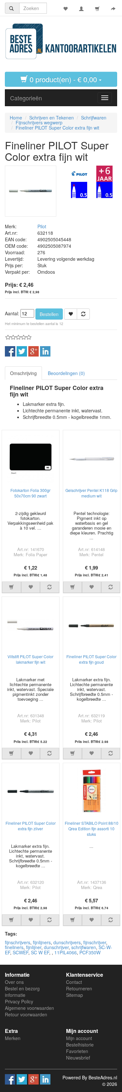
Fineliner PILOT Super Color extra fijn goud (91, 659)
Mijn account (79, 1038)
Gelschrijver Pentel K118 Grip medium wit (91, 492)
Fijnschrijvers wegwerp (39, 122)
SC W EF (40, 952)
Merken (12, 1038)
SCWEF (20, 952)
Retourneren (79, 988)
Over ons (14, 982)
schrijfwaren (83, 947)
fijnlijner (33, 947)
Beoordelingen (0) (66, 373)
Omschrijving (23, 373)
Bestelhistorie (80, 1044)
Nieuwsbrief (78, 1057)
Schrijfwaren (93, 117)
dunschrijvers (67, 942)
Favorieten (77, 1051)
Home (16, 117)
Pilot (41, 226)
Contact (74, 982)
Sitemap (74, 995)
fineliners (14, 947)
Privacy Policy (19, 1001)
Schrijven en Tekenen (51, 117)
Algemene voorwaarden (29, 1008)
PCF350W (90, 952)
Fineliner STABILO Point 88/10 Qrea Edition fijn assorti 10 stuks (91, 828)
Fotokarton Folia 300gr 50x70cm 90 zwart (30, 492)
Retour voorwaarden (26, 1014)
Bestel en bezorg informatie (22, 991)
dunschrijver (56, 947)
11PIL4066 (65, 952)
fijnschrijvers (17, 942)
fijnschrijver (94, 942)
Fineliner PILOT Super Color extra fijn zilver (31, 825)
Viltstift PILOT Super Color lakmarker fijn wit (30, 659)
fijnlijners (42, 942)
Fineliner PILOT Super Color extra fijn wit (57, 127)
